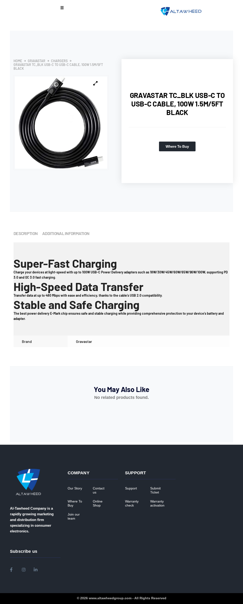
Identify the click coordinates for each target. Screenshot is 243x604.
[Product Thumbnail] (95, 83)
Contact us (98, 490)
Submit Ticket (155, 490)
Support (131, 488)
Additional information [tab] (65, 233)
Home (18, 61)
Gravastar (36, 61)
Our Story (75, 488)
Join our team (74, 516)
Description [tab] (25, 233)
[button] (62, 8)
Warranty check (132, 503)
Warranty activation (157, 503)
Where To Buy (75, 503)
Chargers (59, 61)
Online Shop (98, 503)
